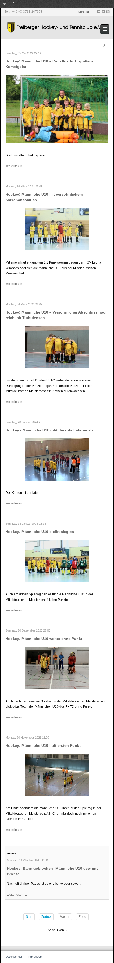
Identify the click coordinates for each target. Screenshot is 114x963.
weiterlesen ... (15, 166)
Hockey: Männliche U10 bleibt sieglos (40, 531)
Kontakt (83, 12)
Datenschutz (14, 956)
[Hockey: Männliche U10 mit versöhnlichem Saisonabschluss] (57, 229)
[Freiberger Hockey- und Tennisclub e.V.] (55, 27)
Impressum (35, 956)
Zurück (46, 917)
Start (29, 917)
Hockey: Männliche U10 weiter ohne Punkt (44, 639)
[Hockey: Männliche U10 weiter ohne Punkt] (57, 668)
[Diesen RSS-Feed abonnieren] (105, 46)
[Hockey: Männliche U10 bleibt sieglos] (57, 561)
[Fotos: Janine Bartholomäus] (57, 347)
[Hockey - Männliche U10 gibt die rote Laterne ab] (57, 459)
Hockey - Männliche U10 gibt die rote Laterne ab (49, 430)
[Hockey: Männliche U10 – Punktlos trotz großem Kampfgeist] (57, 109)
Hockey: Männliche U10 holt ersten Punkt (43, 745)
